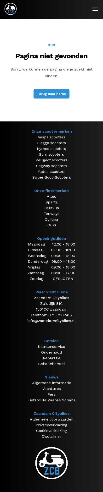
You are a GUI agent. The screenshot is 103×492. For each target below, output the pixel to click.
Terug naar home (51, 94)
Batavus (51, 208)
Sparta (52, 202)
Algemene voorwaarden (52, 419)
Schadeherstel (51, 363)
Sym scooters (51, 154)
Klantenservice (51, 346)
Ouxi (51, 225)
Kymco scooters (51, 148)
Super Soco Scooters (51, 177)
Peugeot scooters (52, 160)
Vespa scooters (51, 137)
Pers (51, 394)
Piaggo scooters (51, 143)
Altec (51, 196)
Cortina (51, 219)
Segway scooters (51, 166)
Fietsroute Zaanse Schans (51, 400)
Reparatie (51, 358)
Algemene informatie (51, 383)
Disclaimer (51, 436)
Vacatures (51, 388)
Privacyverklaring (51, 425)
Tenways (51, 213)
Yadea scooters (51, 171)
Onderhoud (51, 352)
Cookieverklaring (51, 430)
